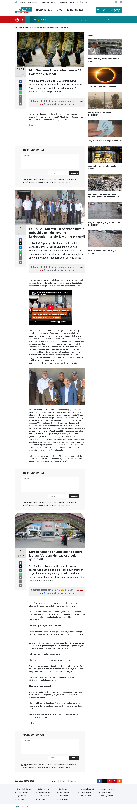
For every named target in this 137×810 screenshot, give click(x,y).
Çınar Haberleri (64, 792)
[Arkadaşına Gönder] (20, 96)
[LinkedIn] (20, 88)
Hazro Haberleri (85, 796)
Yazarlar (71, 2)
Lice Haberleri (43, 799)
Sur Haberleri (63, 789)
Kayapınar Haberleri (87, 789)
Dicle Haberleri (106, 792)
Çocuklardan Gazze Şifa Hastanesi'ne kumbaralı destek (60, 20)
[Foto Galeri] (121, 2)
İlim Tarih (60, 10)
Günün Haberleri (32, 2)
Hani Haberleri (64, 796)
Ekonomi (79, 10)
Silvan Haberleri (64, 799)
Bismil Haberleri (22, 792)
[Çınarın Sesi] (23, 10)
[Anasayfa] (16, 2)
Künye (53, 781)
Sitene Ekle (85, 2)
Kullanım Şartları (73, 781)
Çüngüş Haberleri (86, 792)
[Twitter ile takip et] (104, 781)
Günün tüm (115, 20)
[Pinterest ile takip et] (114, 781)
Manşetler (22, 2)
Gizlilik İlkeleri (61, 781)
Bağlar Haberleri (43, 789)
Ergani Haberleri (43, 796)
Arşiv (78, 2)
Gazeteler (54, 2)
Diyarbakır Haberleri (24, 789)
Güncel (51, 10)
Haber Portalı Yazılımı (25, 807)
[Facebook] (20, 81)
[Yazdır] (20, 100)
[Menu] (98, 10)
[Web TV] (116, 2)
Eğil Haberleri (21, 796)
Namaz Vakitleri (44, 2)
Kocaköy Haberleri (107, 796)
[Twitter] (20, 85)
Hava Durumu (63, 2)
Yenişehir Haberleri (107, 789)
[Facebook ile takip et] (99, 781)
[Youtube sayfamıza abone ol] (109, 781)
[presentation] (22, 20)
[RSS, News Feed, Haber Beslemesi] (119, 781)
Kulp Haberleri (22, 799)
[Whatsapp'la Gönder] (20, 92)
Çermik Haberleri (44, 792)
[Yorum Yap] (20, 103)
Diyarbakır (41, 10)
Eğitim (70, 10)
